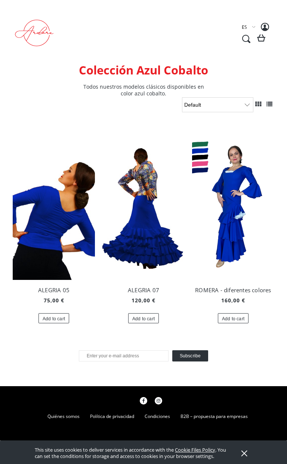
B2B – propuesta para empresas (214, 416)
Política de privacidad (112, 416)
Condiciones (157, 416)
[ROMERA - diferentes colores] (233, 205)
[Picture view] (258, 104)
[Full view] (269, 104)
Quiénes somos (63, 416)
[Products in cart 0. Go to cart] (262, 41)
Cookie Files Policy (195, 449)
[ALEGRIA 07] (143, 205)
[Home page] (39, 32)
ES (244, 27)
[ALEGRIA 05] (54, 205)
